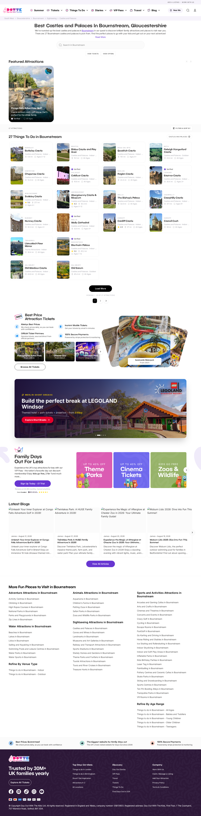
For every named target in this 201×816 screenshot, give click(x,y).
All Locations (78, 787)
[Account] (195, 10)
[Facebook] (11, 792)
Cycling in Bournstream (148, 623)
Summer (39, 10)
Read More (100, 37)
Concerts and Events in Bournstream (154, 614)
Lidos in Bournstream (19, 640)
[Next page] (106, 301)
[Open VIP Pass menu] (126, 10)
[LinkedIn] (18, 792)
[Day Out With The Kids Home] (12, 10)
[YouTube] (41, 792)
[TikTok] (26, 792)
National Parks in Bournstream (23, 611)
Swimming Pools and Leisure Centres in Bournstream (34, 649)
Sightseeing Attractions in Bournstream (98, 622)
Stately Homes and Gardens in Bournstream (94, 653)
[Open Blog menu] (159, 10)
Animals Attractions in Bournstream (95, 592)
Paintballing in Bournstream (150, 668)
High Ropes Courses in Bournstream (26, 607)
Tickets (55, 10)
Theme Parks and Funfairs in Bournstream (93, 657)
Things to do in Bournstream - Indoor (26, 670)
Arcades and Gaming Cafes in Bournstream (157, 602)
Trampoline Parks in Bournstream (153, 693)
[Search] (188, 10)
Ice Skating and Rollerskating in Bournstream (158, 643)
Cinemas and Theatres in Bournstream (155, 610)
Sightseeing (52, 18)
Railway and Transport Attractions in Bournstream (97, 644)
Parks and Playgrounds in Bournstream (27, 615)
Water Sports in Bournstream (22, 657)
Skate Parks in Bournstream (150, 676)
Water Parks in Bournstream (22, 653)
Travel (137, 10)
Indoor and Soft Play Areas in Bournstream (157, 652)
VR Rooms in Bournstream (149, 697)
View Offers (108, 54)
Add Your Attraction (160, 778)
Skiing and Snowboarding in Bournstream (157, 680)
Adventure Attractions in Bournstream (33, 592)
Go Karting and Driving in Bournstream (155, 635)
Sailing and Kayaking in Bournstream (26, 644)
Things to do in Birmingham (84, 774)
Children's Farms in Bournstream (88, 603)
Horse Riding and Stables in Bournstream (156, 639)
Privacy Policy (158, 783)
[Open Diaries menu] (106, 10)
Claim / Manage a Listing (162, 774)
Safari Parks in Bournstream (86, 611)
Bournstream (38, 18)
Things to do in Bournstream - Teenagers (156, 726)
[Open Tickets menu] (62, 10)
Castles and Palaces (67, 18)
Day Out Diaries (119, 769)
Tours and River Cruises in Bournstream (92, 665)
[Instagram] (34, 792)
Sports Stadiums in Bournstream (88, 649)
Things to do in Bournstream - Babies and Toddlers (161, 714)
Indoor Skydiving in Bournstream (152, 647)
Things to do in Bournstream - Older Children (158, 722)
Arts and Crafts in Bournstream (152, 606)
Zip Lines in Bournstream (20, 619)
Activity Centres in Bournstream (24, 599)
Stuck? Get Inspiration (82, 778)
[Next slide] (190, 61)
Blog (154, 10)
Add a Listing (173, 2)
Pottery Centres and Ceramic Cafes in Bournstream (161, 672)
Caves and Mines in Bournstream (88, 632)
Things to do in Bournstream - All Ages (155, 710)
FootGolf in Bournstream (148, 631)
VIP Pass (119, 10)
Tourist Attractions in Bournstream (89, 661)
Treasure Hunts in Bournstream (87, 669)
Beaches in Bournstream (20, 632)
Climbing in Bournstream (20, 603)
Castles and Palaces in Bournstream (90, 628)
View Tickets (93, 54)
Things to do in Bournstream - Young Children (159, 718)
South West (9, 18)
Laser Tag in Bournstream (149, 664)
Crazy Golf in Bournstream (149, 619)
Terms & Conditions (160, 787)
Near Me (177, 10)
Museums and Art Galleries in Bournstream (93, 640)
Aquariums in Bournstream (85, 599)
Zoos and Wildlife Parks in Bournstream (92, 615)
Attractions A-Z (79, 783)
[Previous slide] (186, 61)
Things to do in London (82, 769)
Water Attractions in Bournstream (30, 626)
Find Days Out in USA (121, 791)
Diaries (99, 10)
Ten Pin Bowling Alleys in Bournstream (155, 689)
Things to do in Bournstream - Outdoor (27, 674)
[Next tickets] (100, 351)
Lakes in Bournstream (19, 636)
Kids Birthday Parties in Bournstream (154, 660)
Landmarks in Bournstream (86, 636)
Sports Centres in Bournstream (151, 684)
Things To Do (77, 10)
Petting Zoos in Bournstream (86, 607)
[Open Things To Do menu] (87, 10)
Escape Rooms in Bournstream (151, 627)
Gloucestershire (23, 18)
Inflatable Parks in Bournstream (152, 656)
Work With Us (188, 2)
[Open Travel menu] (144, 10)
